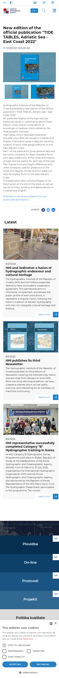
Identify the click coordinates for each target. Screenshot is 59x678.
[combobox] (51, 623)
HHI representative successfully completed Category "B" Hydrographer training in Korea (30, 446)
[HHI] (13, 10)
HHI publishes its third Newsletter (23, 362)
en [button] (33, 10)
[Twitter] (48, 210)
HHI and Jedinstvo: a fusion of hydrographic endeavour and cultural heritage (28, 271)
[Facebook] (43, 210)
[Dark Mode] (10, 2)
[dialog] (29, 649)
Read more (28, 639)
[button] (53, 55)
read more (44, 314)
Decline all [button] (43, 664)
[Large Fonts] (4, 2)
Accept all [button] (15, 664)
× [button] (55, 623)
